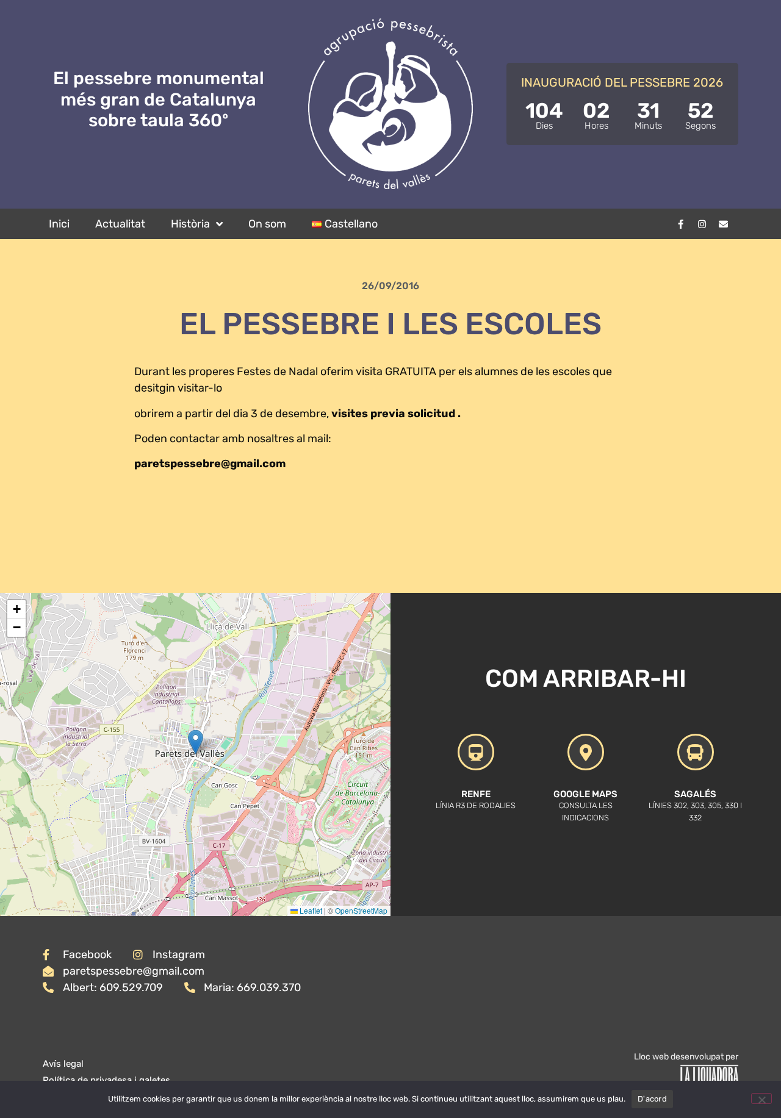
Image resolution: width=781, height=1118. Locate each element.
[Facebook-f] (680, 224)
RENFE (476, 794)
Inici (59, 224)
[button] (195, 741)
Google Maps (585, 794)
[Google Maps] (585, 752)
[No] (761, 1098)
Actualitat (120, 224)
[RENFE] (476, 752)
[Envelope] (723, 224)
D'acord (652, 1098)
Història (190, 224)
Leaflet (310, 910)
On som (267, 224)
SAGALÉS (695, 794)
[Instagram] (702, 224)
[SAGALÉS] (695, 752)
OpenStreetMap (361, 910)
